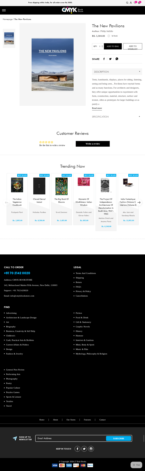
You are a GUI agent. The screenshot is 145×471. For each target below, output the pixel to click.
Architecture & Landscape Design (21, 317)
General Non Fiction (15, 370)
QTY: (95, 46)
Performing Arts (13, 374)
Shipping (80, 278)
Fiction (79, 313)
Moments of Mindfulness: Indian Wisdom (84, 202)
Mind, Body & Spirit (85, 345)
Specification (116, 116)
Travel (9, 406)
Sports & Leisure (13, 397)
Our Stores (71, 420)
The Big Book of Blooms (62, 200)
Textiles (9, 401)
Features (87, 420)
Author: (96, 31)
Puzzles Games (13, 392)
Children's (10, 336)
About (55, 420)
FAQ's (78, 287)
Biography (11, 326)
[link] (127, 3)
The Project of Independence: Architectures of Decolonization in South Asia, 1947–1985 (106, 206)
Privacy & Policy (83, 291)
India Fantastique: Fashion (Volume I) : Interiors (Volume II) (128, 202)
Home (41, 420)
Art (7, 322)
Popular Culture (13, 388)
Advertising (11, 313)
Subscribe (118, 438)
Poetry (9, 383)
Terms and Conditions (86, 273)
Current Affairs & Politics (17, 345)
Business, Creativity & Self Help (20, 331)
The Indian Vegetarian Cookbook (17, 202)
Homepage (7, 19)
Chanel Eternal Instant (39, 200)
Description (117, 71)
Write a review (93, 144)
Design (9, 349)
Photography (12, 379)
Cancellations (82, 296)
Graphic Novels (83, 326)
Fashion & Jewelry (14, 354)
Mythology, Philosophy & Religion (91, 354)
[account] (131, 3)
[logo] (72, 10)
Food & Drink (82, 317)
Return (79, 282)
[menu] (4, 10)
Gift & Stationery (83, 322)
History (79, 331)
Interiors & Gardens (85, 340)
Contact (102, 420)
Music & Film (82, 349)
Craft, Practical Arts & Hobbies (20, 340)
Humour (79, 336)
